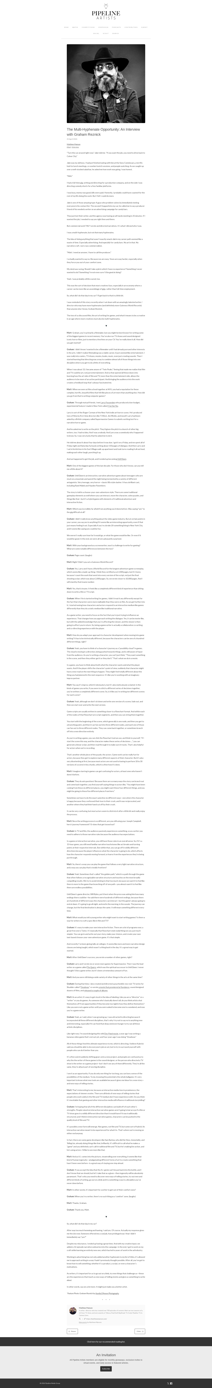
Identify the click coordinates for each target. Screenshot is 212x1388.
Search (115, 33)
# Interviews (75, 147)
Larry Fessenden (108, 402)
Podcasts (116, 27)
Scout (106, 33)
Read (66, 27)
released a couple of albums (96, 990)
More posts (83, 1322)
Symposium (103, 27)
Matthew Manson (73, 144)
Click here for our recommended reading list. (106, 1341)
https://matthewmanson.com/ (96, 1319)
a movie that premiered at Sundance (114, 987)
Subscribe (106, 1369)
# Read (69, 147)
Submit (144, 27)
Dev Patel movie (111, 1033)
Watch (75, 27)
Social (96, 33)
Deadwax (85, 987)
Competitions (88, 27)
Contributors (131, 27)
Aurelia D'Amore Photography (107, 1293)
